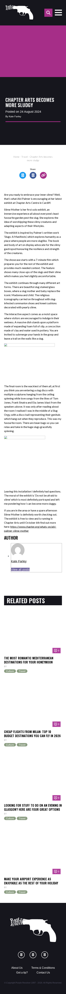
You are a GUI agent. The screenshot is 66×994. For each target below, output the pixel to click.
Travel (24, 156)
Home (16, 156)
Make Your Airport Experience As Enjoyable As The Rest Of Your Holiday (31, 881)
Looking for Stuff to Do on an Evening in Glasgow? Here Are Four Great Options (33, 807)
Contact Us (43, 972)
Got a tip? (22, 972)
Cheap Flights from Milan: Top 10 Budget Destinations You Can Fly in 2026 (32, 733)
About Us (17, 967)
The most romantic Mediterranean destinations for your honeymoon (28, 660)
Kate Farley (19, 561)
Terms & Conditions (43, 967)
